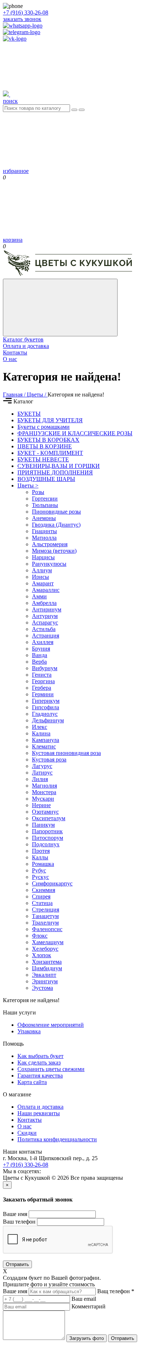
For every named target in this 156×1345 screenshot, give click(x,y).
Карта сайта (32, 1082)
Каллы (40, 857)
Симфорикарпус (52, 883)
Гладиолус (45, 714)
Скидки (27, 1133)
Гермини (43, 694)
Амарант (43, 583)
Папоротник (47, 831)
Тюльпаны (45, 505)
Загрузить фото (86, 1338)
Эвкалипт (44, 975)
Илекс (39, 727)
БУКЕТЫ (29, 414)
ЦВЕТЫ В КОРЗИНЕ (44, 446)
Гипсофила (45, 707)
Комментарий (88, 1306)
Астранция (45, 635)
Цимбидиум (47, 968)
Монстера (44, 792)
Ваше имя (15, 1214)
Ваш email (83, 1299)
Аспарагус (45, 622)
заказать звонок (22, 19)
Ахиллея (42, 642)
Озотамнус (45, 812)
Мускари (43, 799)
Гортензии (45, 498)
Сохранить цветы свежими (51, 1069)
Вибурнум (44, 668)
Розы (38, 492)
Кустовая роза (49, 759)
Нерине (41, 805)
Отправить (17, 1264)
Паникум (43, 825)
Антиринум (46, 609)
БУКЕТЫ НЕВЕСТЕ (43, 459)
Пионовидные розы (56, 511)
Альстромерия (49, 544)
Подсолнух (45, 844)
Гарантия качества (40, 1075)
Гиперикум (45, 701)
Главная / (15, 394)
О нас (10, 359)
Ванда (39, 655)
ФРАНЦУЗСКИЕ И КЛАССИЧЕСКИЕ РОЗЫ (74, 433)
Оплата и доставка (26, 346)
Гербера (41, 688)
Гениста (42, 675)
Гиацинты (44, 531)
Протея (41, 851)
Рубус (39, 870)
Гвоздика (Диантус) (56, 525)
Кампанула (45, 740)
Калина (41, 733)
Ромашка (43, 864)
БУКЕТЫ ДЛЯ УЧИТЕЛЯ (50, 420)
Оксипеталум (48, 818)
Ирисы (40, 577)
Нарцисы (43, 557)
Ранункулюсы (49, 564)
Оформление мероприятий (50, 1025)
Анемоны (44, 518)
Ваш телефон (19, 1222)
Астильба (44, 629)
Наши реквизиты (38, 1113)
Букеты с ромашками (43, 427)
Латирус (42, 772)
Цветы (27, 485)
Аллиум (42, 570)
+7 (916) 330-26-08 (25, 12)
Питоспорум (47, 838)
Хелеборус (45, 949)
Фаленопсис (47, 929)
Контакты (15, 352)
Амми (39, 596)
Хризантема (47, 962)
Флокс (40, 936)
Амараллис (45, 590)
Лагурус (42, 766)
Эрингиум (45, 981)
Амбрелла (44, 603)
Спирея (41, 896)
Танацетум (45, 916)
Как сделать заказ (39, 1062)
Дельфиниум (48, 720)
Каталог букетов (23, 339)
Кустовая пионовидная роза (66, 753)
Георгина (43, 681)
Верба (39, 662)
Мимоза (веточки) (54, 551)
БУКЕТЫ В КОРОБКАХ (48, 440)
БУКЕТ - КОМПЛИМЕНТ (50, 453)
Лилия (40, 779)
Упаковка (29, 1031)
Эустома (42, 988)
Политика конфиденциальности (57, 1139)
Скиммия (43, 890)
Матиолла (44, 538)
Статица (42, 903)
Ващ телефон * (115, 1291)
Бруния (41, 648)
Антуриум (45, 616)
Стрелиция (45, 909)
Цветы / (37, 394)
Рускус (40, 877)
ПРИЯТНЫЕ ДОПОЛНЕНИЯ (55, 472)
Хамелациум (47, 942)
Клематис (44, 746)
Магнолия (44, 785)
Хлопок (41, 955)
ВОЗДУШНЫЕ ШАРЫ (46, 479)
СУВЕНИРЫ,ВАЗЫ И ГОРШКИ (58, 466)
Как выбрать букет (40, 1056)
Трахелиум (45, 923)
